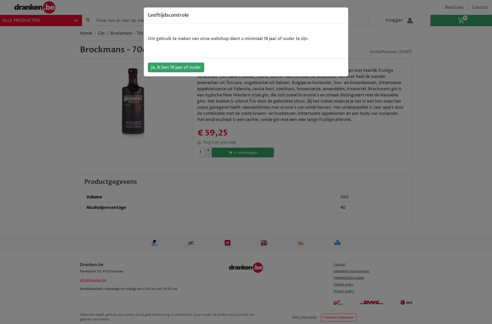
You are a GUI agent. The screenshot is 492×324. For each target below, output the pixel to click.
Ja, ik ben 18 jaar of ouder (176, 67)
